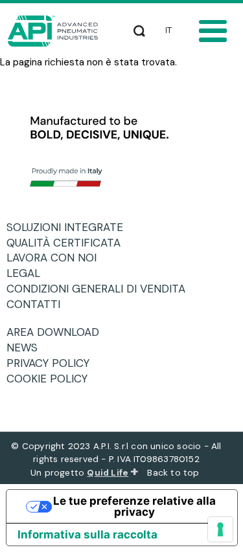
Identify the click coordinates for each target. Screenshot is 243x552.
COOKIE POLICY (51, 378)
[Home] (56, 31)
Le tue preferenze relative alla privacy (134, 506)
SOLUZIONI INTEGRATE (69, 227)
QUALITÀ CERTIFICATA (68, 243)
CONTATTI (38, 304)
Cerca (139, 28)
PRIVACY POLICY (52, 363)
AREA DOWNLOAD (57, 332)
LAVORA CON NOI (56, 257)
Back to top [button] (174, 472)
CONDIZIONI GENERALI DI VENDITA (100, 289)
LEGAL (28, 273)
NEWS (27, 347)
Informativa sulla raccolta (87, 534)
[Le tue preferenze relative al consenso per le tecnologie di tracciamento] (220, 529)
